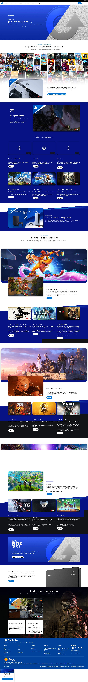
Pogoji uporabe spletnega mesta (59, 666)
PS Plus (21, 3)
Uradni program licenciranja (62, 654)
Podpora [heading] (46, 645)
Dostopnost (32, 648)
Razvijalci (59, 653)
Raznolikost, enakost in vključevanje (36, 651)
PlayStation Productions (7, 651)
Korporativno (6, 652)
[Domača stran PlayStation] (2, 3)
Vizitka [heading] (5, 645)
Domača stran (6, 642)
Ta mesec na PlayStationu (13, 642)
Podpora (39, 3)
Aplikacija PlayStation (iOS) (75, 650)
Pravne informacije (43, 666)
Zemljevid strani (66, 666)
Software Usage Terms (80, 666)
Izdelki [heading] (19, 645)
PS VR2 (19, 649)
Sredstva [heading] (59, 645)
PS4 (18, 648)
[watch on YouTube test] (39, 97)
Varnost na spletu (33, 649)
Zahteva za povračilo (47, 654)
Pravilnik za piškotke (73, 666)
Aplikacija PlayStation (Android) (76, 651)
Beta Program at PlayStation (75, 653)
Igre (16, 3)
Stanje (45, 650)
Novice (33, 3)
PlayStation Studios (7, 649)
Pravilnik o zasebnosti (49, 666)
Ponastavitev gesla (47, 653)
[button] (26, 88)
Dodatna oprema (20, 652)
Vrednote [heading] (33, 645)
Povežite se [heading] (73, 645)
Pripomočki (27, 3)
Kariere (5, 648)
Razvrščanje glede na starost (62, 650)
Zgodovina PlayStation (7, 653)
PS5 (11, 3)
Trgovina (6, 3)
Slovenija (7, 666)
